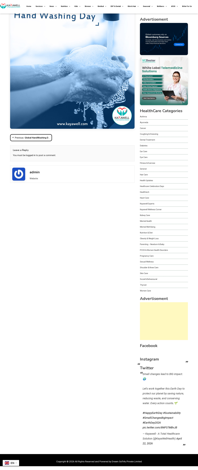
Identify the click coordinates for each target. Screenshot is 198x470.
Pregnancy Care (147, 256)
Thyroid (143, 285)
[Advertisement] (164, 321)
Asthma (143, 117)
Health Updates (146, 180)
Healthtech (144, 192)
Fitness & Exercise (147, 163)
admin (35, 172)
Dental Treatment (147, 140)
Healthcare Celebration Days (152, 186)
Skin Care (144, 273)
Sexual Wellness (147, 262)
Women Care (145, 291)
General (143, 169)
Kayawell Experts (147, 204)
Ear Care (143, 151)
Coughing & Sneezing (149, 134)
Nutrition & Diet (146, 233)
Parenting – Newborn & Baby (152, 244)
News (52, 6)
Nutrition (64, 6)
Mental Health (146, 221)
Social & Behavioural (148, 279)
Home (28, 6)
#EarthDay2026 (152, 422)
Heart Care (144, 198)
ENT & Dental (116, 6)
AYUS (173, 6)
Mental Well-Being (147, 227)
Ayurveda (144, 122)
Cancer (143, 128)
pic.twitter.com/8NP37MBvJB (160, 427)
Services (39, 6)
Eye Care (143, 157)
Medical (101, 6)
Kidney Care (145, 215)
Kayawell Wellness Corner (151, 209)
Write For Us (187, 6)
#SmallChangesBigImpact (158, 417)
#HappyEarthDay (152, 413)
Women (88, 6)
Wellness (160, 6)
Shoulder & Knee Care (149, 267)
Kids (76, 6)
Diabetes (143, 146)
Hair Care (144, 175)
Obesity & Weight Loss (149, 238)
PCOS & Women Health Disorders (154, 250)
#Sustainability (172, 413)
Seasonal (146, 6)
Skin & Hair (132, 6)
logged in (30, 155)
